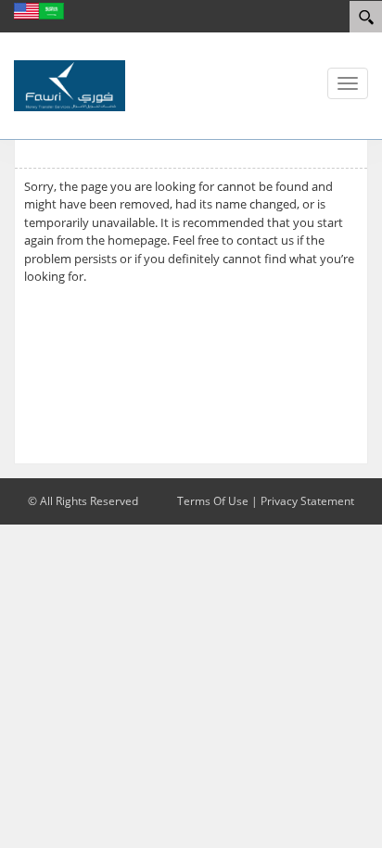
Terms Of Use (212, 501)
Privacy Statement (307, 501)
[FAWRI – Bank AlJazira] (69, 84)
